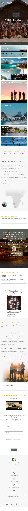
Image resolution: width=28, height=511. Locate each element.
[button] (1, 247)
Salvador (5, 139)
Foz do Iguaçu (6, 71)
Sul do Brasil (6, 127)
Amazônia (5, 48)
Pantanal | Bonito (7, 82)
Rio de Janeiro (6, 105)
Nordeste (5, 59)
